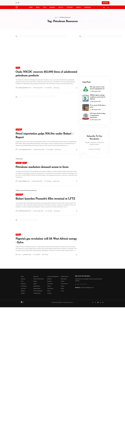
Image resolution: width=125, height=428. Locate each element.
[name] (17, 3)
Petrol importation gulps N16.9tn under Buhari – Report (45, 135)
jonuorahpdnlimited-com (24, 149)
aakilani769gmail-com (24, 181)
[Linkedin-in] (103, 302)
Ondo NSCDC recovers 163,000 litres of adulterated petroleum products (46, 73)
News (37, 7)
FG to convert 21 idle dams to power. (98, 106)
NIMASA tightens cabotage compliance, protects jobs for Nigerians (97, 97)
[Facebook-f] (92, 302)
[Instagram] (100, 302)
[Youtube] (97, 302)
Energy (78, 7)
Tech (44, 7)
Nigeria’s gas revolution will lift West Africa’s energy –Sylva (46, 240)
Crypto (61, 7)
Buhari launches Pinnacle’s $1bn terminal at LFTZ (45, 198)
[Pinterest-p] (95, 302)
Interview (87, 7)
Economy (70, 7)
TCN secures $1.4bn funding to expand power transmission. (97, 115)
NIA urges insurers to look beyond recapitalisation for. (97, 87)
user (19, 254)
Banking (52, 7)
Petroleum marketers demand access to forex (42, 167)
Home (30, 7)
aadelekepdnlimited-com (24, 87)
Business (105, 2)
